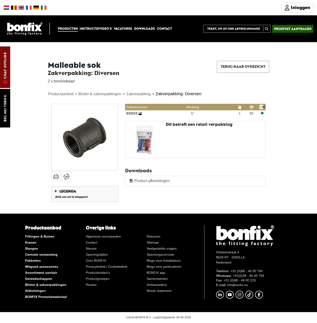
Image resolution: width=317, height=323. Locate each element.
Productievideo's (98, 272)
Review (91, 285)
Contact (164, 28)
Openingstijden (97, 254)
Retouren (153, 236)
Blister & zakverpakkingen (99, 94)
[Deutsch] (36, 8)
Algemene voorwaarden (103, 236)
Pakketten (33, 260)
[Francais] (29, 8)
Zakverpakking (138, 94)
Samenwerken (157, 279)
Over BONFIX (96, 260)
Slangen (31, 248)
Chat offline (5, 65)
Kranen (30, 242)
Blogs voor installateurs (164, 260)
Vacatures (123, 28)
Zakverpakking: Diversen (178, 93)
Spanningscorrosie (160, 254)
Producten (68, 28)
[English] (21, 8)
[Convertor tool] (66, 176)
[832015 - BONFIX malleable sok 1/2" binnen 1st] (140, 113)
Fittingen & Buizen (40, 236)
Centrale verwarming (41, 254)
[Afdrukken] (56, 176)
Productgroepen (98, 279)
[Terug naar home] (24, 28)
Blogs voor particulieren (164, 266)
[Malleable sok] (84, 137)
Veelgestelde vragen (162, 248)
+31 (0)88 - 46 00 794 (246, 271)
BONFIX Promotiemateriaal (46, 297)
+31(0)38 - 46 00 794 (248, 275)
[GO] (266, 29)
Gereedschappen (38, 279)
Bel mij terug (5, 108)
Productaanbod (61, 94)
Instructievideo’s (96, 28)
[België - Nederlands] (14, 8)
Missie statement (159, 291)
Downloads (144, 28)
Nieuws (91, 248)
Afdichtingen (35, 291)
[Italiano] (43, 8)
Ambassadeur (157, 285)
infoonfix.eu (237, 285)
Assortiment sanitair (41, 272)
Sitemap (153, 242)
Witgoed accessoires (41, 266)
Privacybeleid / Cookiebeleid (106, 266)
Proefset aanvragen (292, 29)
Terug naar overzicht (243, 66)
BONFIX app (156, 272)
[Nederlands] (6, 8)
